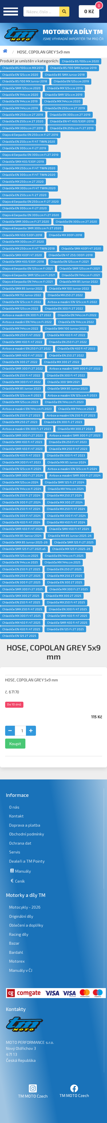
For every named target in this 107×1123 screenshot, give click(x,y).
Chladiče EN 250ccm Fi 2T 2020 (24, 195)
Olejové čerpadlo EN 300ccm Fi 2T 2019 (30, 154)
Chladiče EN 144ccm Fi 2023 (64, 402)
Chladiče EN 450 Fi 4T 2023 (21, 455)
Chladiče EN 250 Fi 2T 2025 (21, 569)
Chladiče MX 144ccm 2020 (62, 101)
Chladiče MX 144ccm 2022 (20, 328)
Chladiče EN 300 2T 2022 (19, 362)
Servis (14, 851)
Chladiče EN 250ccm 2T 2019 (65, 108)
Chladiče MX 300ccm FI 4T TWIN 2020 (29, 188)
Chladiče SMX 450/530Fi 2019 (23, 161)
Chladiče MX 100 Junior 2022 (69, 288)
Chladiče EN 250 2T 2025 (64, 569)
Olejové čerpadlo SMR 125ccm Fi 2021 (28, 275)
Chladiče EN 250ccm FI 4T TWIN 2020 (28, 141)
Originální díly (21, 916)
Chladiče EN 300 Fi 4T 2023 (66, 455)
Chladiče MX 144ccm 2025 (62, 562)
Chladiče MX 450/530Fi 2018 (22, 235)
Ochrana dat (20, 843)
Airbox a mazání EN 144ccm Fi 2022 (27, 322)
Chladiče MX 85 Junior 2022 (78, 281)
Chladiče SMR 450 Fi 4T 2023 (22, 448)
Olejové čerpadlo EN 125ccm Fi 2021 (27, 268)
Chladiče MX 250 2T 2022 (65, 295)
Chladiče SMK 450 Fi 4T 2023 (22, 442)
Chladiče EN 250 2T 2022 (66, 355)
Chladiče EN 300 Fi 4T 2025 (68, 609)
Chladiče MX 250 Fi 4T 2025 (66, 602)
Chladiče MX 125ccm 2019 (65, 88)
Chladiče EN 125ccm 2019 (71, 81)
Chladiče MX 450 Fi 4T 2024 (66, 522)
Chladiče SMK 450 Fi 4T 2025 (67, 615)
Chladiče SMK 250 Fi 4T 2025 (22, 609)
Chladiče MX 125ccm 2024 (20, 482)
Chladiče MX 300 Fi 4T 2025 (21, 615)
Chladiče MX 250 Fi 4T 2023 (68, 448)
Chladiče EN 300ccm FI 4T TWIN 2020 (28, 174)
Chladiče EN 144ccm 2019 (20, 101)
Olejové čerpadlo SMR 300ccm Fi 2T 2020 (31, 228)
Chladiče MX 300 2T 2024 (64, 502)
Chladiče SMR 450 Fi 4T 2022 (22, 355)
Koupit (15, 743)
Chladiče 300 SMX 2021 (63, 382)
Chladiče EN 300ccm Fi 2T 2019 (24, 148)
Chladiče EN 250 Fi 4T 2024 (21, 508)
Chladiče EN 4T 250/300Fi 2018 (71, 255)
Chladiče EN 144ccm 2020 (20, 94)
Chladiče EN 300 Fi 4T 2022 (66, 375)
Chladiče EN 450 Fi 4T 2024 (21, 522)
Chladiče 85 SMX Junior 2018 (65, 74)
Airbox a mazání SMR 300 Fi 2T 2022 (74, 368)
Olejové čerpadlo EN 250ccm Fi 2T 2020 (30, 201)
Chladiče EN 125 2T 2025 (19, 635)
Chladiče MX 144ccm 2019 (20, 108)
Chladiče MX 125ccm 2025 (20, 555)
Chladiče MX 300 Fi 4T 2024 (66, 515)
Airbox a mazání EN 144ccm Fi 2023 (27, 408)
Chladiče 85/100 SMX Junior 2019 (73, 67)
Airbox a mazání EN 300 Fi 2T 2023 (26, 428)
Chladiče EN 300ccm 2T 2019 (70, 114)
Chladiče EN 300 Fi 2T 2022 (64, 308)
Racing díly (18, 934)
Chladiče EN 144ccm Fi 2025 (64, 555)
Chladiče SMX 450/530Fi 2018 (23, 261)
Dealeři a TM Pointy (27, 861)
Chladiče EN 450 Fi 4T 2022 (76, 348)
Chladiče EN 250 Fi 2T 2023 (21, 415)
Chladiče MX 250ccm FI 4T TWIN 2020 (28, 168)
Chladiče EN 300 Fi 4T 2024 (21, 515)
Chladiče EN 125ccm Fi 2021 (70, 261)
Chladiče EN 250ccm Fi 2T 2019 (72, 128)
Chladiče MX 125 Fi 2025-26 (71, 548)
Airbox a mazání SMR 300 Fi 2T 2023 (74, 435)
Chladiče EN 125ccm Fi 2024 (21, 468)
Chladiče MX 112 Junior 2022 (21, 295)
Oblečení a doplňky (26, 925)
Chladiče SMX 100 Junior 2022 (65, 328)
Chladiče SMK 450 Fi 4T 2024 (69, 528)
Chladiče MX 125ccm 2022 (20, 308)
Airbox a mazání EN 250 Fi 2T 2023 (71, 415)
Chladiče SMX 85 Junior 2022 (22, 288)
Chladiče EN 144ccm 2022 (76, 322)
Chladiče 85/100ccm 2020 (80, 61)
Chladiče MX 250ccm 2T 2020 (23, 181)
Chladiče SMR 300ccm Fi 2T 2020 (25, 221)
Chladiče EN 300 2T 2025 (64, 582)
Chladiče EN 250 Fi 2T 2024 (21, 495)
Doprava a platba (24, 825)
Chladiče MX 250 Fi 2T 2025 (21, 575)
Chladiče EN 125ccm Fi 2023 (21, 395)
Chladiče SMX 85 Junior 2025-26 (25, 542)
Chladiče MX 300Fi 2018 (65, 235)
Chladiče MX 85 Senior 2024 (21, 535)
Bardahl (16, 952)
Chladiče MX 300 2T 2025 (63, 595)
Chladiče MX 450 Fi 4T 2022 (66, 335)
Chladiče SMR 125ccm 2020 (21, 88)
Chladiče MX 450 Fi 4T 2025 (21, 622)
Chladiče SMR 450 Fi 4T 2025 (67, 622)
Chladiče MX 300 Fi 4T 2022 (21, 382)
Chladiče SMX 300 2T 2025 (20, 595)
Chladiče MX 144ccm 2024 (66, 488)
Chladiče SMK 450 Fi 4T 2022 (22, 342)
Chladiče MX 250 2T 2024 (64, 495)
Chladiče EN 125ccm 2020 (20, 74)
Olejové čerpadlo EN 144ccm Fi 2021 (27, 281)
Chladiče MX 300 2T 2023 (75, 428)
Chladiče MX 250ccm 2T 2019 (22, 114)
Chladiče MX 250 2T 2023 (19, 422)
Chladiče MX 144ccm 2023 (76, 408)
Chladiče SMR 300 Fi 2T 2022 (22, 368)
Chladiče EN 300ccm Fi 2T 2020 (24, 208)
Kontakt (16, 815)
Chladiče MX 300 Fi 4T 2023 (21, 462)
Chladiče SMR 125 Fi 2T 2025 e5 (24, 548)
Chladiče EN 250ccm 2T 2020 (22, 121)
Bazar (14, 943)
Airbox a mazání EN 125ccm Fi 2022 (72, 302)
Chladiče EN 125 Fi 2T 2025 (65, 629)
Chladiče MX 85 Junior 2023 (21, 388)
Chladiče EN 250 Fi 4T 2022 (21, 375)
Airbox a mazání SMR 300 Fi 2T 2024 (74, 475)
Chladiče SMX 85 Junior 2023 (67, 388)
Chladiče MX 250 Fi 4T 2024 (66, 508)
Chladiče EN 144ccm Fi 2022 (77, 315)
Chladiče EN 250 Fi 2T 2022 (68, 342)
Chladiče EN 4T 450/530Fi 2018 (72, 121)
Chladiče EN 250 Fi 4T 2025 (21, 602)
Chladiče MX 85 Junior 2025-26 (70, 535)
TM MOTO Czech (33, 1096)
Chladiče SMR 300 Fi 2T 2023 (22, 435)
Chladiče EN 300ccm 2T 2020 (76, 221)
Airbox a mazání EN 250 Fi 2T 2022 (26, 348)
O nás (14, 807)
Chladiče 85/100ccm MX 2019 (23, 67)
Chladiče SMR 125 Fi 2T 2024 (64, 482)
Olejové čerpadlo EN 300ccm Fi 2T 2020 (30, 215)
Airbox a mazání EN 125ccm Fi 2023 (72, 395)
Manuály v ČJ (20, 970)
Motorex (17, 961)
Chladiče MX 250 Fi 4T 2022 (21, 335)
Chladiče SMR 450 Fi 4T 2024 (22, 528)
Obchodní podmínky (26, 833)
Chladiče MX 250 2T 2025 (64, 575)
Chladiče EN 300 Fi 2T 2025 (21, 582)
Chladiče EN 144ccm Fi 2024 (21, 488)
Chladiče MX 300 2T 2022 (61, 362)
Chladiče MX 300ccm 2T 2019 (22, 128)
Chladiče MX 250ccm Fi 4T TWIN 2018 (28, 248)
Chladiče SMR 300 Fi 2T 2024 (22, 475)
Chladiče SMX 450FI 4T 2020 (22, 255)
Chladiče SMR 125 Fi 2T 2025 (74, 542)
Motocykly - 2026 (25, 907)
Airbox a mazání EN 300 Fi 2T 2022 (26, 315)
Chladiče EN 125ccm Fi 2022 (21, 302)
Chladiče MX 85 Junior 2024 (66, 462)
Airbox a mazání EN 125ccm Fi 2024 (72, 468)
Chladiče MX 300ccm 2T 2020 (23, 241)
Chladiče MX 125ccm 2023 (20, 402)
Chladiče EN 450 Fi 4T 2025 (21, 629)
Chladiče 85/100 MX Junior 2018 (24, 81)
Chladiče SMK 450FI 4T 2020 (81, 248)
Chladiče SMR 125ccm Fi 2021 (79, 268)
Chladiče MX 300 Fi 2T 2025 (68, 589)
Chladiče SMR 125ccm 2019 (63, 94)
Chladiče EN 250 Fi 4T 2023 (68, 442)
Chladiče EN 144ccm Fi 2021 (81, 275)
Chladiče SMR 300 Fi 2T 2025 (22, 589)
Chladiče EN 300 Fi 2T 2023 (63, 422)
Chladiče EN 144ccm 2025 (20, 562)
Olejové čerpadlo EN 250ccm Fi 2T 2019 (30, 134)
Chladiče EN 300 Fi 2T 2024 (21, 502)
